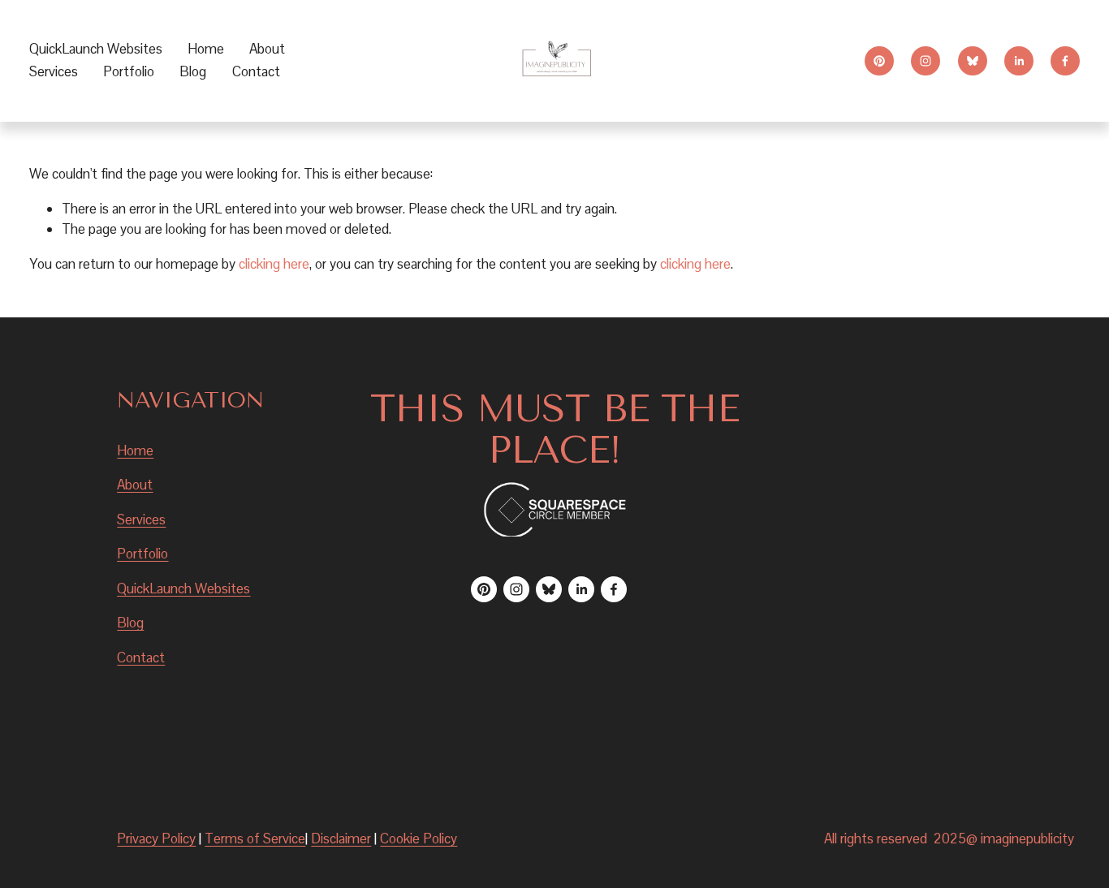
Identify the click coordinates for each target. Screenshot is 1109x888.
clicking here (274, 264)
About (267, 49)
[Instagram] (925, 60)
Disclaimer (341, 838)
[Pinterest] (879, 60)
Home (206, 49)
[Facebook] (1065, 60)
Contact (256, 71)
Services (141, 519)
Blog (192, 71)
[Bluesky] (972, 60)
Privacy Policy (156, 838)
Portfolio (128, 71)
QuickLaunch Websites (95, 49)
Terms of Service (255, 838)
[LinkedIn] (1018, 60)
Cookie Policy (418, 838)
